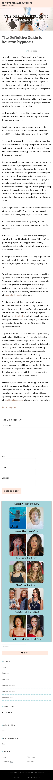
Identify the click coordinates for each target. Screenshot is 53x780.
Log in (4, 667)
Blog (3, 744)
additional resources (14, 400)
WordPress (30, 762)
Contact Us (15, 777)
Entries (30, 757)
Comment (6, 425)
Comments (7, 762)
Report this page (9, 407)
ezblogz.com (26, 773)
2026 (3, 731)
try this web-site (17, 316)
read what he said (13, 295)
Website (5, 478)
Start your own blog (8, 685)
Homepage (6, 673)
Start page (5, 679)
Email (5, 467)
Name (5, 456)
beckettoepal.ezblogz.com (18, 3)
